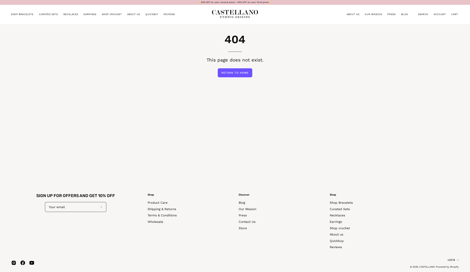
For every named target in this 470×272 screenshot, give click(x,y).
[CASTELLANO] (235, 14)
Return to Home (235, 72)
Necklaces (337, 215)
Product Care (158, 202)
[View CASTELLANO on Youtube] (31, 263)
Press (243, 215)
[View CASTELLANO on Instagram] (13, 263)
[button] (22, 14)
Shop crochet (340, 228)
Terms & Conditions (162, 215)
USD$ (451, 260)
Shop (151, 194)
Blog (242, 202)
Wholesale (155, 222)
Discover (244, 194)
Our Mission (247, 209)
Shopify (454, 267)
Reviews (336, 247)
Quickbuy (337, 241)
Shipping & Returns (162, 209)
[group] (235, 2)
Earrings (336, 222)
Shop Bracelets (341, 202)
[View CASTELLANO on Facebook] (22, 263)
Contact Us (247, 222)
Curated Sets (340, 209)
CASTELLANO (427, 267)
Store (243, 228)
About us (336, 234)
